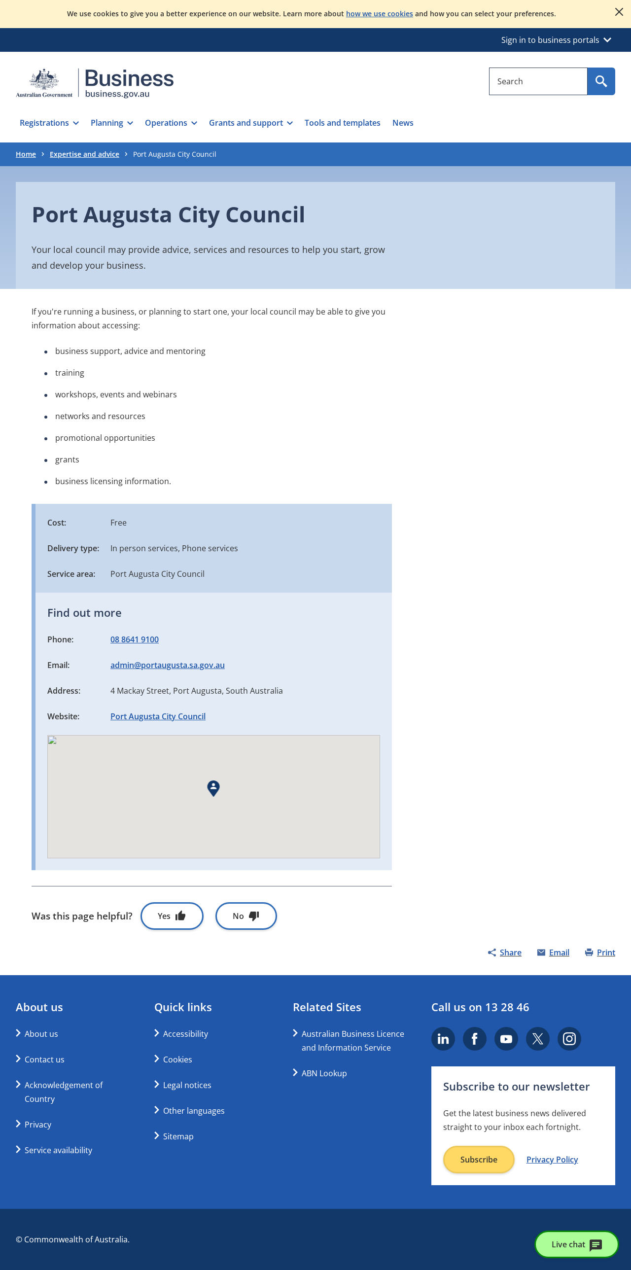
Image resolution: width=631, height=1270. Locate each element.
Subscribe (478, 1159)
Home (26, 154)
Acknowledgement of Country (64, 1092)
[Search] (601, 81)
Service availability (58, 1150)
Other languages (194, 1110)
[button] (49, 123)
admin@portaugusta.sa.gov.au (167, 665)
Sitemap (178, 1136)
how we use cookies (379, 13)
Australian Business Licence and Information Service (353, 1040)
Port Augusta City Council (158, 716)
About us (41, 1033)
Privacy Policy (552, 1159)
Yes (164, 916)
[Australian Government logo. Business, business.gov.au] (95, 83)
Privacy (38, 1124)
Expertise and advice (84, 154)
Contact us (45, 1059)
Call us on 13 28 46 (480, 1006)
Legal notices (187, 1085)
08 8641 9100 (134, 639)
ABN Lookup (324, 1073)
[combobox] (538, 81)
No (238, 916)
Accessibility (185, 1033)
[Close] (619, 12)
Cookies (177, 1059)
